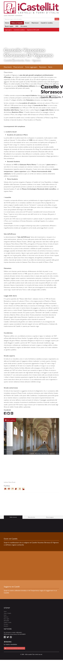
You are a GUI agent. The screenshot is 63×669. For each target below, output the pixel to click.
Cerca (57, 19)
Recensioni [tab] (42, 67)
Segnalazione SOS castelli (33, 30)
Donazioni (18, 15)
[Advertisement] (31, 472)
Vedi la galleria (10, 420)
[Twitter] (8, 414)
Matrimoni (35, 23)
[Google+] (12, 414)
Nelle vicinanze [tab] (13, 522)
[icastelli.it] (31, 7)
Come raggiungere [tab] (31, 67)
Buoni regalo (9, 26)
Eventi (27, 23)
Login (6, 15)
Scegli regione (8, 30)
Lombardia (19, 60)
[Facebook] (5, 414)
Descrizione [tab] (8, 67)
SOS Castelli (6, 625)
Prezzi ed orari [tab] (18, 67)
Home (7, 23)
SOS (17, 26)
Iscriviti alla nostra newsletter (15, 653)
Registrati (11, 15)
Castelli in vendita (47, 23)
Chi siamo (24, 26)
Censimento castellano (19, 30)
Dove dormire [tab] (31, 522)
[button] (8, 438)
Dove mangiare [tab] (50, 522)
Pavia (27, 60)
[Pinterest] (11, 642)
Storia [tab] (50, 67)
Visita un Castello (17, 23)
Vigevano (36, 60)
